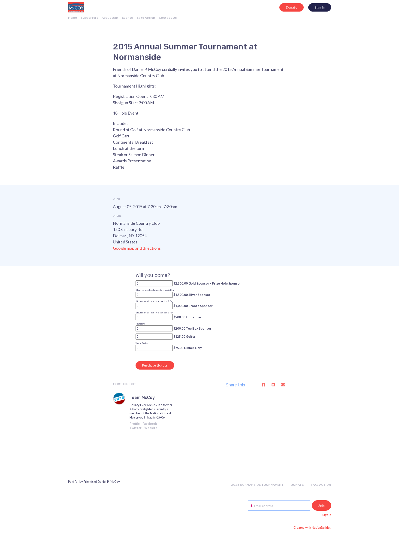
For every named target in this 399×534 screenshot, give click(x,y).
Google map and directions (137, 248)
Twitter (136, 428)
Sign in (320, 7)
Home (72, 17)
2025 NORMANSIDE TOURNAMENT (257, 484)
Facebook (149, 423)
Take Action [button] (145, 17)
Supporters (89, 17)
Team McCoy (142, 397)
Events (127, 17)
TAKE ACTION (321, 484)
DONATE (297, 484)
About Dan (110, 17)
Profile (135, 423)
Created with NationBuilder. (312, 527)
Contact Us (168, 17)
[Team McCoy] (119, 398)
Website (150, 428)
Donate (291, 7)
